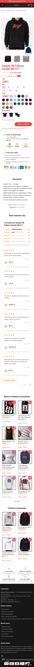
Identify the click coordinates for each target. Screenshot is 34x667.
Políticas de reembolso (7, 631)
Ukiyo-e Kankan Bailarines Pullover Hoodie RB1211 (7, 529)
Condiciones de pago (6, 629)
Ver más (17, 501)
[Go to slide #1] (8, 59)
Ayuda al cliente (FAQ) (7, 636)
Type (3, 79)
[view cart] (32, 5)
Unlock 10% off (3, 659)
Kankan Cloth (10, 10)
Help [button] (31, 664)
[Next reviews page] (30, 385)
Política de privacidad (7, 614)
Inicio (2, 10)
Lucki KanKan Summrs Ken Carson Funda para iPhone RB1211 (24, 417)
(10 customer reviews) (16, 72)
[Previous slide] (3, 33)
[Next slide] (30, 33)
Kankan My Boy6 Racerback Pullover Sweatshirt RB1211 (23, 467)
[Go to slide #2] (17, 59)
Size (3, 84)
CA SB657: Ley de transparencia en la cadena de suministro (17, 619)
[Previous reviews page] (21, 385)
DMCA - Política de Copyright (9, 616)
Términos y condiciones (7, 611)
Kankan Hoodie (21, 10)
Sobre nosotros (5, 609)
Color (3, 93)
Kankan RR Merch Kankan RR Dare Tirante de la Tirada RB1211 (8, 467)
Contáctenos (4, 634)
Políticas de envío (6, 626)
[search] (29, 5)
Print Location (6, 110)
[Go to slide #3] (26, 59)
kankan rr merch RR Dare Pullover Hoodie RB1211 (7, 554)
